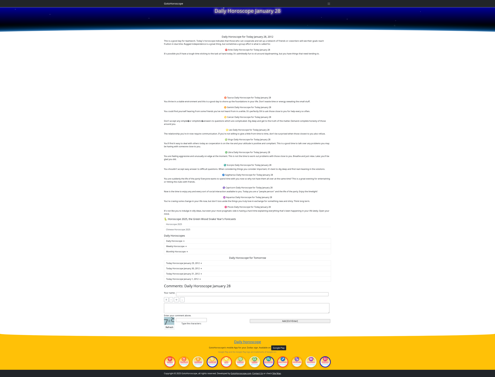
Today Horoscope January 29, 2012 (183, 263)
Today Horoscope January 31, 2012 (183, 273)
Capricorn (297, 362)
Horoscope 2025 (174, 224)
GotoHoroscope (173, 3)
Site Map (276, 373)
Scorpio (268, 362)
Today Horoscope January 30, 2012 (183, 268)
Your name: (169, 292)
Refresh (169, 327)
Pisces (325, 362)
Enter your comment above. (177, 315)
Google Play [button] (278, 347)
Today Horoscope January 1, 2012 (182, 279)
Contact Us (257, 373)
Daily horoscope (247, 342)
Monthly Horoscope (176, 251)
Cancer (212, 362)
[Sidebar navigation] (329, 3)
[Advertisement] (247, 75)
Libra (254, 362)
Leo (226, 362)
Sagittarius (283, 362)
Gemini (198, 362)
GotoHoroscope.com (241, 373)
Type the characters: (191, 323)
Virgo (240, 362)
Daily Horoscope (174, 241)
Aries (170, 362)
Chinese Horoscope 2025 (178, 229)
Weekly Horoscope (175, 246)
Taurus (184, 362)
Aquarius (311, 362)
